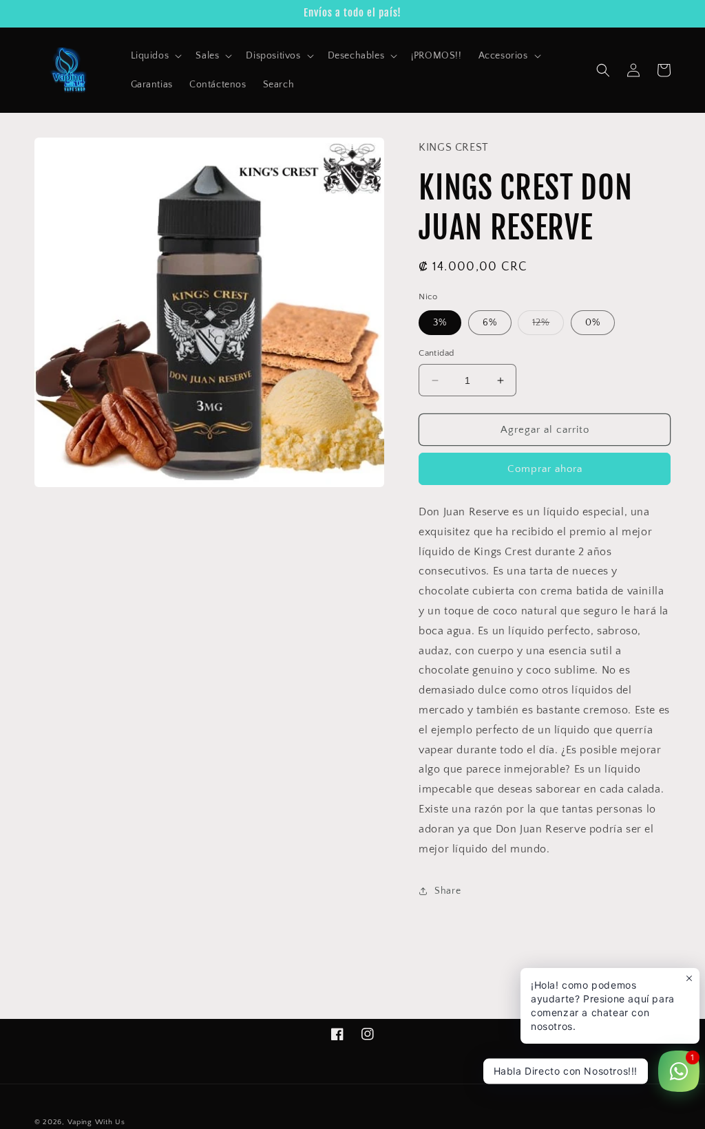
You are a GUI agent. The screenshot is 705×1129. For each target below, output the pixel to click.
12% (548, 325)
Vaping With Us (96, 1122)
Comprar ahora (544, 469)
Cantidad (436, 353)
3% (440, 322)
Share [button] (447, 890)
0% (592, 322)
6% (490, 322)
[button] (155, 55)
